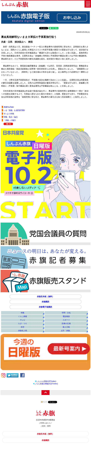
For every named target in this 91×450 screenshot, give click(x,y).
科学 (22, 327)
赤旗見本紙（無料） (45, 296)
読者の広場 (66, 323)
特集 (22, 313)
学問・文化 (66, 313)
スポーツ (66, 320)
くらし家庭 (22, 316)
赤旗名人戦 (22, 331)
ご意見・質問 (45, 426)
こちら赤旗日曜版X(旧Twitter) (46, 384)
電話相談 (66, 316)
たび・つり (22, 323)
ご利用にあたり (44, 423)
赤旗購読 (45, 302)
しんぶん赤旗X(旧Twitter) (46, 381)
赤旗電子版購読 (45, 307)
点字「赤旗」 (66, 331)
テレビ (22, 320)
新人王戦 (66, 327)
